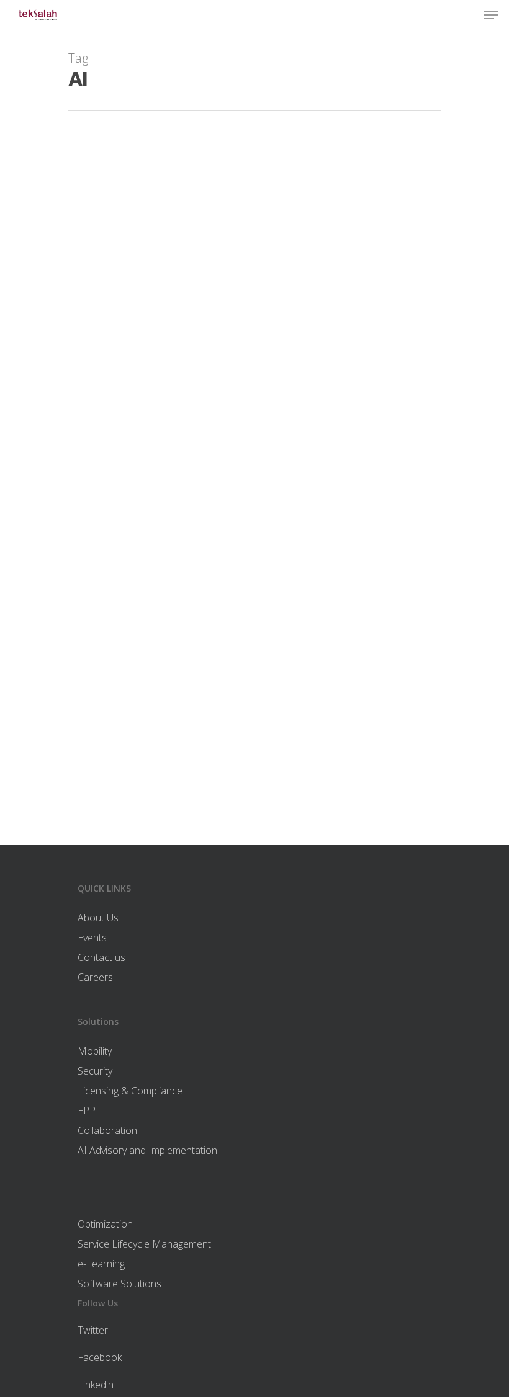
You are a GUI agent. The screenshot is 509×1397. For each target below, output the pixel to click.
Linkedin (96, 1384)
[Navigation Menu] (491, 15)
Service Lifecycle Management (144, 1244)
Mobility (95, 1051)
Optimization (105, 1224)
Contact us (101, 957)
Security (95, 1071)
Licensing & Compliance (130, 1091)
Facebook (100, 1357)
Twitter (93, 1330)
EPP (87, 1110)
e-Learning (101, 1264)
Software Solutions (119, 1283)
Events (92, 937)
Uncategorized (119, 793)
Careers (95, 977)
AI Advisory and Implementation (147, 1150)
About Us (98, 918)
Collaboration (107, 1130)
